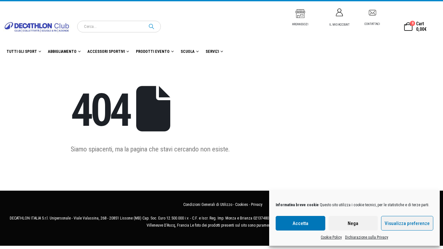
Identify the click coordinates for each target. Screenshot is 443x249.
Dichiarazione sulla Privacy (366, 237)
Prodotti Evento (153, 51)
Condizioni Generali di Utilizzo (207, 204)
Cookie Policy (331, 237)
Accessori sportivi (106, 51)
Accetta (300, 223)
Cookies (241, 204)
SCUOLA (188, 51)
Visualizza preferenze (407, 223)
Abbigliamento (62, 51)
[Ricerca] (151, 26)
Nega (353, 223)
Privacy (256, 204)
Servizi (212, 51)
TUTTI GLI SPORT (21, 51)
